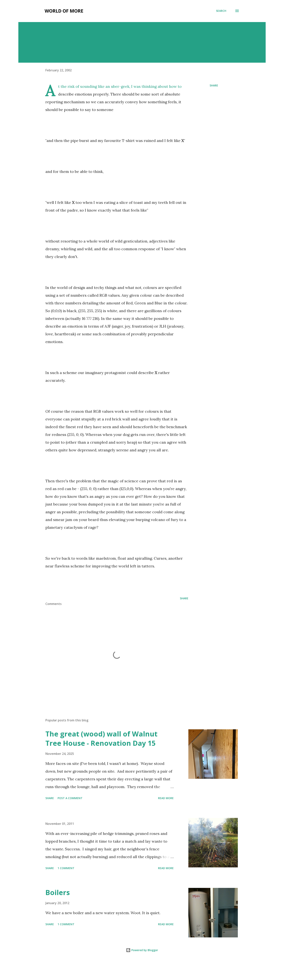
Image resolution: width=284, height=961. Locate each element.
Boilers (57, 892)
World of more (64, 11)
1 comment (66, 868)
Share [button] (214, 85)
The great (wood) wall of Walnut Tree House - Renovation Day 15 (101, 738)
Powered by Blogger (144, 950)
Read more (166, 798)
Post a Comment (70, 798)
